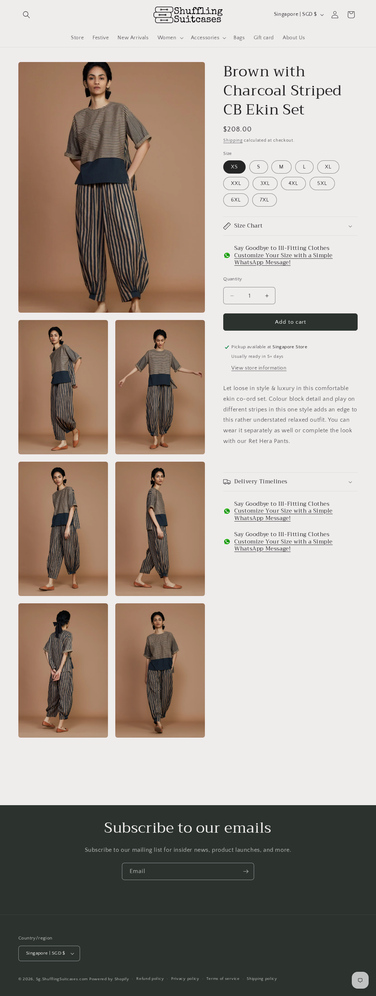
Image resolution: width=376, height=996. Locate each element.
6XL (236, 200)
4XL (293, 183)
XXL (236, 183)
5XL (322, 183)
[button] (26, 15)
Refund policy (150, 979)
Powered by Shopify (109, 979)
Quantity (232, 278)
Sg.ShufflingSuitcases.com (62, 979)
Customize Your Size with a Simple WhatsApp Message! (283, 259)
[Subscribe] (246, 871)
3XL (265, 183)
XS (234, 167)
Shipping (233, 140)
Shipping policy (262, 979)
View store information (258, 368)
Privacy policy (185, 979)
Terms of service (222, 979)
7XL (264, 200)
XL (328, 167)
